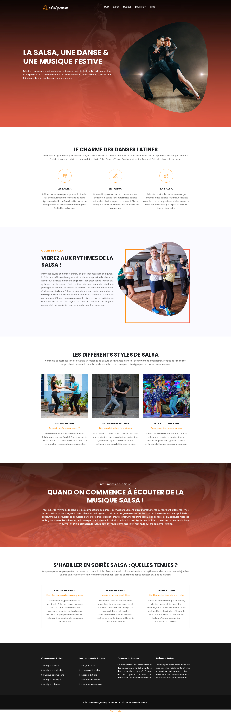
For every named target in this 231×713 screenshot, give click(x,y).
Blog (152, 7)
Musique (127, 7)
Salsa (106, 7)
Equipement (140, 7)
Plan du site (116, 711)
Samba (116, 7)
